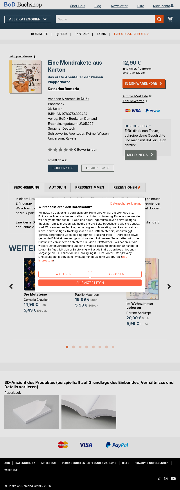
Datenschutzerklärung (126, 203)
